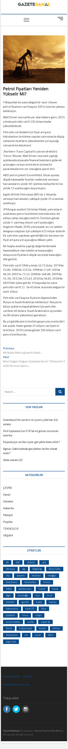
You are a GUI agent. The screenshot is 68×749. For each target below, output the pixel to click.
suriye (30, 621)
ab (7, 562)
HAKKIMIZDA (11, 676)
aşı (23, 568)
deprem (21, 575)
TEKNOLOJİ (10, 528)
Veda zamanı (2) (12, 460)
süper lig (45, 621)
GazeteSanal (11, 730)
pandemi (10, 615)
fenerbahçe (30, 582)
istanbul (10, 601)
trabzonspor (25, 628)
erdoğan (52, 575)
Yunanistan (12, 634)
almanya (10, 568)
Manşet (8, 515)
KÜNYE (27, 676)
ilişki (8, 595)
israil (49, 595)
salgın (38, 615)
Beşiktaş (37, 568)
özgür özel (11, 641)
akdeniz (31, 562)
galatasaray (25, 588)
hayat (55, 588)
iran (38, 595)
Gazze (42, 588)
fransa (46, 582)
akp (44, 562)
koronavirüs (12, 608)
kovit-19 (30, 608)
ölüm (50, 634)
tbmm (9, 628)
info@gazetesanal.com (16, 684)
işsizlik (25, 601)
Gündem (8, 501)
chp (8, 575)
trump (42, 628)
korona (52, 601)
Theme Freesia (41, 730)
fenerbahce (11, 582)
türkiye (56, 628)
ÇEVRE (7, 487)
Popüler (8, 521)
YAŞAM (8, 535)
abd (18, 562)
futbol (9, 588)
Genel (6, 494)
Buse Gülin (54, 568)
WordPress (57, 730)
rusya (25, 615)
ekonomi (36, 575)
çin (26, 634)
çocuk (38, 634)
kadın (39, 601)
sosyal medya (13, 621)
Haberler (8, 508)
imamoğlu (23, 595)
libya (43, 608)
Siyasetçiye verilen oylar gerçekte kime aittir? (31, 442)
